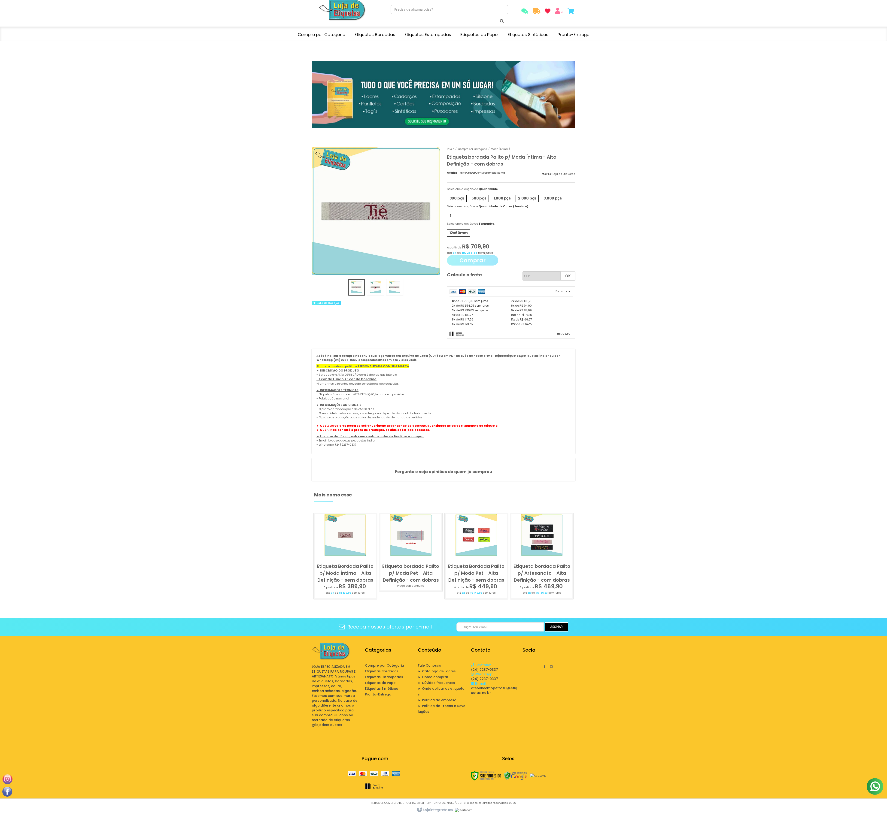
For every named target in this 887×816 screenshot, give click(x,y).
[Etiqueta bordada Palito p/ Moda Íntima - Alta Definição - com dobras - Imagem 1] (356, 287)
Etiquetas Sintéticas (381, 688)
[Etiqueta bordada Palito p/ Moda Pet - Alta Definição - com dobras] (410, 552)
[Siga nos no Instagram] (551, 666)
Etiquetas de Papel (380, 682)
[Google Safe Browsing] (515, 776)
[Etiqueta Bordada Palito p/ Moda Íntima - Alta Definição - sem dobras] (345, 556)
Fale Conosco (429, 665)
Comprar (472, 260)
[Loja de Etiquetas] (342, 10)
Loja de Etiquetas (564, 174)
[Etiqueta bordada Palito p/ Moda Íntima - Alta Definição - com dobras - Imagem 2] (375, 287)
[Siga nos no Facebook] (544, 666)
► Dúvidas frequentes (436, 682)
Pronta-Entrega (378, 694)
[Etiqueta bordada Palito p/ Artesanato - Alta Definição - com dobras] (541, 556)
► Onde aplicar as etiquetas (441, 691)
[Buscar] (501, 21)
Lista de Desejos (328, 303)
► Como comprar (433, 677)
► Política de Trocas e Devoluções (441, 709)
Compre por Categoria (472, 149)
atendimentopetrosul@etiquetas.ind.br (494, 688)
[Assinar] (556, 627)
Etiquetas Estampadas (384, 677)
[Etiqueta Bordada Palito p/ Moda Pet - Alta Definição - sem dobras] (476, 556)
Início (450, 149)
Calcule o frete (464, 275)
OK (568, 275)
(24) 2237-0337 (484, 667)
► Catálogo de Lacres (437, 671)
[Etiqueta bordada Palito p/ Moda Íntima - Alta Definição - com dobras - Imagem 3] (394, 287)
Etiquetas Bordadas (381, 671)
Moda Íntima (499, 149)
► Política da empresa (437, 700)
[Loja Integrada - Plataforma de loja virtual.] (434, 810)
